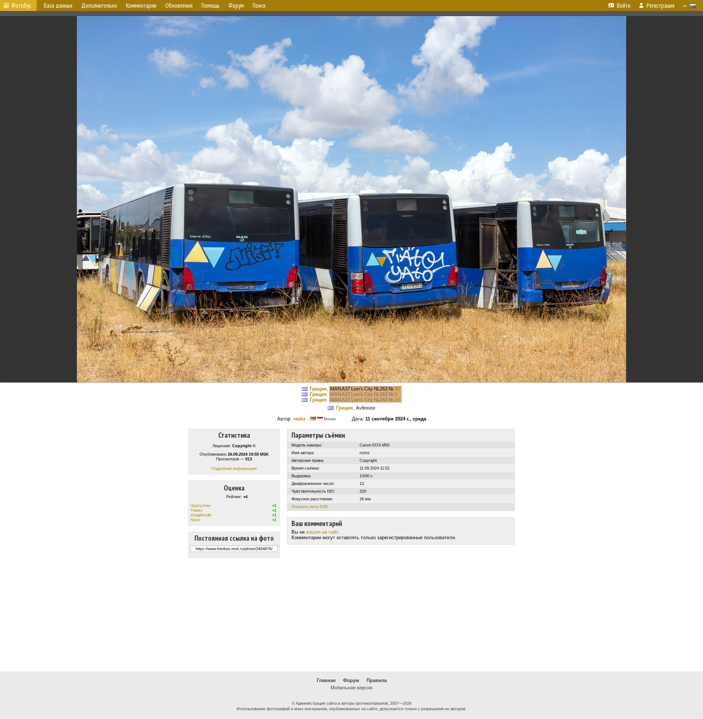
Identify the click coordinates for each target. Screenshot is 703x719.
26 (398, 400)
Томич (196, 510)
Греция (318, 389)
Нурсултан (200, 505)
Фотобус (21, 5)
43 (397, 389)
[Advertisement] (351, 614)
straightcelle (201, 515)
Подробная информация (234, 468)
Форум (351, 680)
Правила (377, 680)
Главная (326, 680)
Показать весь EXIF (309, 506)
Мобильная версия (351, 687)
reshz (299, 419)
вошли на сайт (322, 532)
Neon (195, 520)
